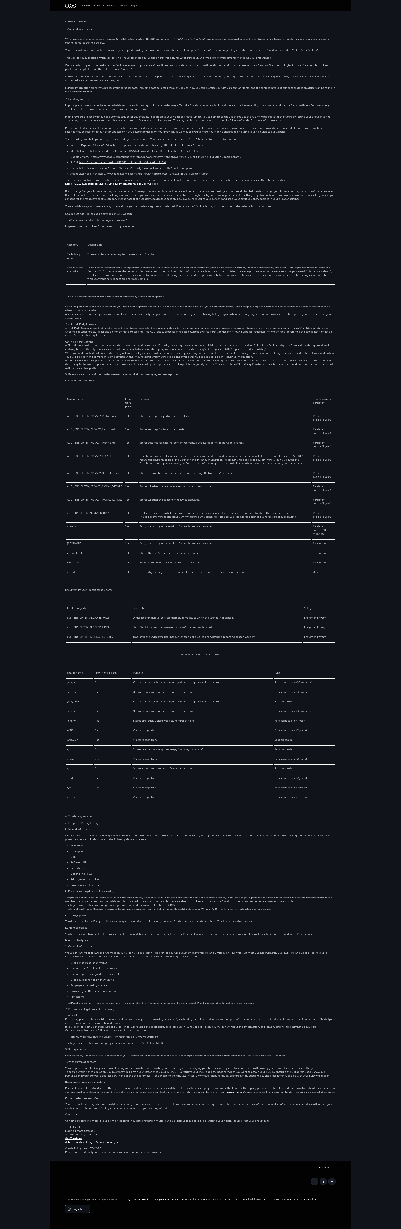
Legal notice (133, 1199)
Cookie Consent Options (286, 1199)
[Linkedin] (314, 1181)
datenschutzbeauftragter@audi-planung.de (92, 1142)
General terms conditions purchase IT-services (197, 1199)
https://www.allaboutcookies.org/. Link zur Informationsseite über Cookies (111, 183)
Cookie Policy (308, 1199)
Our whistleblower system (256, 1199)
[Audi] (70, 6)
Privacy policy (231, 1199)
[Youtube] (332, 1181)
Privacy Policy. (234, 1091)
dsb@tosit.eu (73, 1138)
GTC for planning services (156, 1199)
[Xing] (323, 1181)
